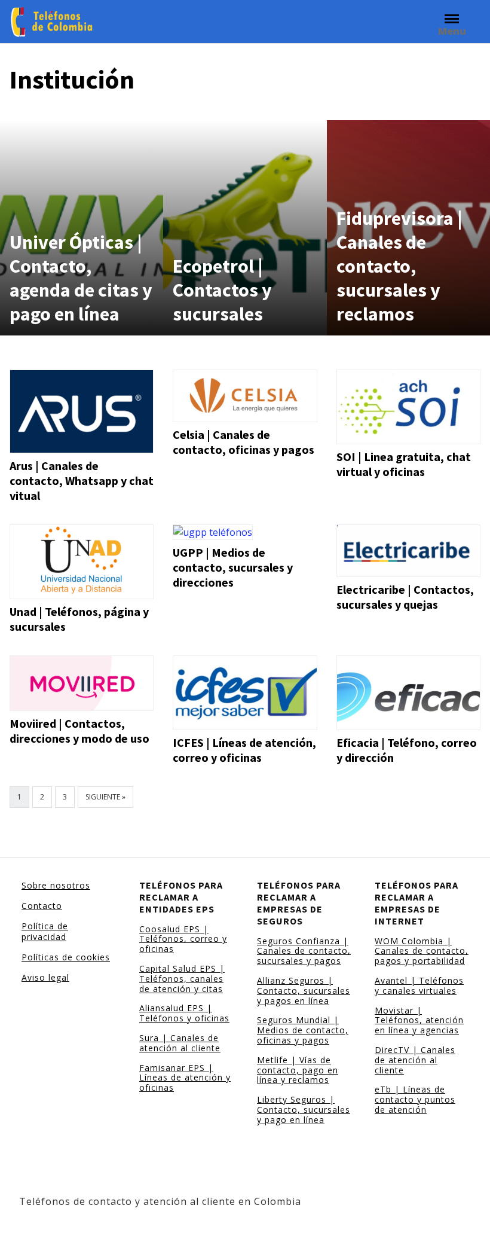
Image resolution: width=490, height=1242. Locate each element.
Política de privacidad (45, 931)
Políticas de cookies (66, 957)
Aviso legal (45, 977)
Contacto (42, 905)
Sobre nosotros (56, 885)
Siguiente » (105, 797)
